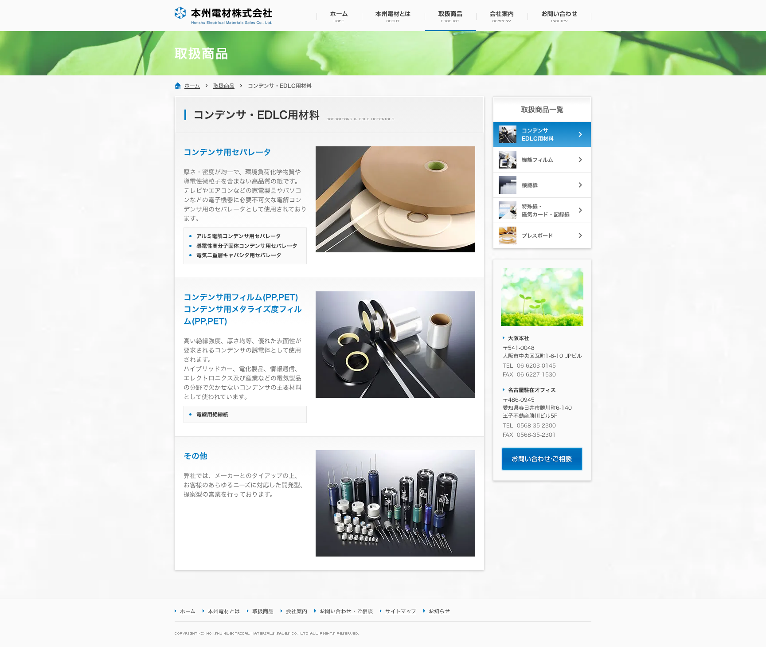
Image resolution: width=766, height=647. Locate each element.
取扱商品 (223, 85)
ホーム (192, 85)
